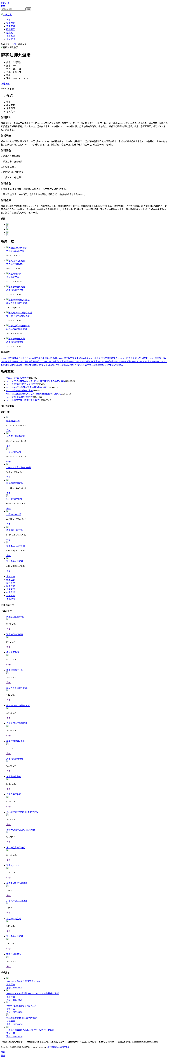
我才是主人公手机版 (15, 546)
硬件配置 (10, 29)
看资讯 (9, 33)
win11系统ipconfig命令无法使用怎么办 (105, 365)
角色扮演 (10, 576)
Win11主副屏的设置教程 (17, 378)
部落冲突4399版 (13, 514)
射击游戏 (10, 592)
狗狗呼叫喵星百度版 (15, 741)
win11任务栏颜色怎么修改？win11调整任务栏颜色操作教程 (29, 358)
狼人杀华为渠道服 (14, 264)
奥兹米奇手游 (12, 277)
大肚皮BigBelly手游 (15, 251)
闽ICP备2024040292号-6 (58, 1047)
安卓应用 (10, 26)
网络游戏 (10, 586)
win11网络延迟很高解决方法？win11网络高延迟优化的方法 (33, 394)
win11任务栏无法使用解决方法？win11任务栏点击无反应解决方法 (88, 358)
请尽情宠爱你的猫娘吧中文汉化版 (22, 812)
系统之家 (5, 3)
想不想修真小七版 (14, 290)
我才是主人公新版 (14, 561)
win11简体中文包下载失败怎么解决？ (23, 400)
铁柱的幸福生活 (13, 919)
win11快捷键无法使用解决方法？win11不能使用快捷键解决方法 (100, 361)
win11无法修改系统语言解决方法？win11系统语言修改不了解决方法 (54, 365)
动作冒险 (10, 583)
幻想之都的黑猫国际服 (16, 329)
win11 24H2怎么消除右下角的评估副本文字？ (27, 387)
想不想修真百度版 (14, 342)
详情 (8, 430)
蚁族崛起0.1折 (13, 421)
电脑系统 (10, 36)
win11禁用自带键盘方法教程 (19, 397)
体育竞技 (10, 589)
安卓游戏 (10, 23)
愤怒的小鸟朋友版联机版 (18, 316)
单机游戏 (10, 599)
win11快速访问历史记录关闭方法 (21, 384)
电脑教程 (10, 39)
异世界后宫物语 (13, 794)
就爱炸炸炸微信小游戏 (16, 303)
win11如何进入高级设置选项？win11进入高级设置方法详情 (42, 361)
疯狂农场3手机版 (14, 499)
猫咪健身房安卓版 (14, 530)
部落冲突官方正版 (14, 483)
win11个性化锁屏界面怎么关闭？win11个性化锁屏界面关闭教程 (35, 381)
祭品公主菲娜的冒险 (15, 848)
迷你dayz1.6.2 (12, 865)
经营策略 (10, 595)
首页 (8, 20)
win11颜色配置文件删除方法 (19, 390)
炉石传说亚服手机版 (15, 436)
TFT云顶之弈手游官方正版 (18, 467)
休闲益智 (10, 580)
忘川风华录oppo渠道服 (16, 901)
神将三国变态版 (13, 452)
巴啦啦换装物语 (13, 776)
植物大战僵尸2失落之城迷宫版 (20, 830)
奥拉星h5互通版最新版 (16, 883)
